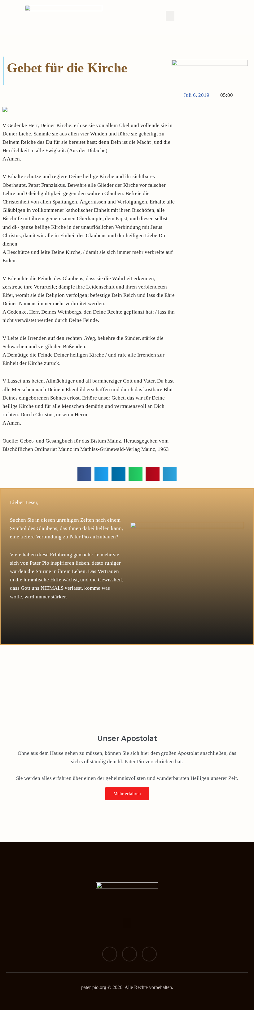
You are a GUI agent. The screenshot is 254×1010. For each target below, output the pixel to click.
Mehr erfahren (127, 793)
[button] (170, 16)
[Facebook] (109, 954)
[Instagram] (129, 954)
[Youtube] (149, 954)
